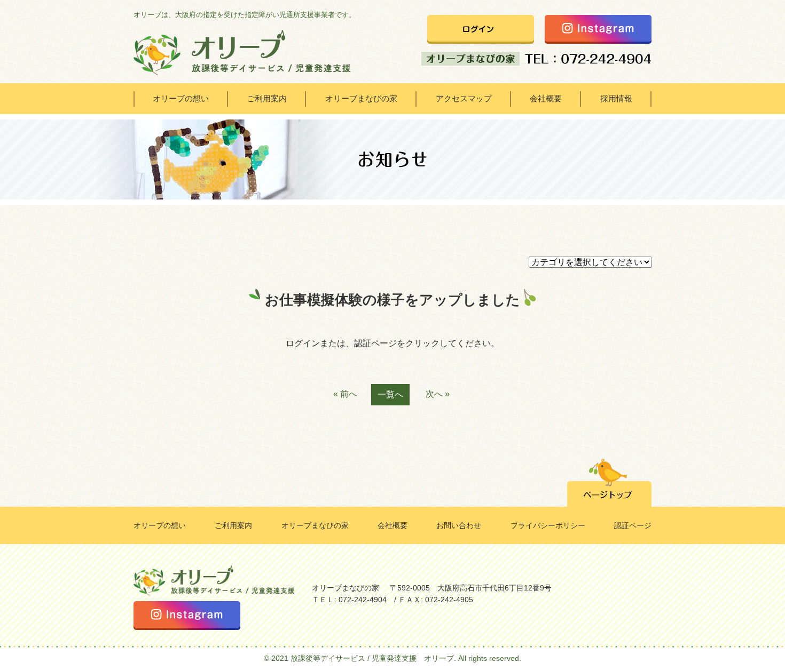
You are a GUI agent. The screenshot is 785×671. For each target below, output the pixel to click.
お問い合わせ (458, 525)
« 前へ (345, 393)
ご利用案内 (267, 98)
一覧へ (390, 394)
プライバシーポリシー (548, 525)
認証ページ (632, 525)
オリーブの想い (181, 98)
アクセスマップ (464, 98)
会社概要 (546, 98)
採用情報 (616, 98)
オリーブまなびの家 (361, 98)
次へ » (438, 393)
